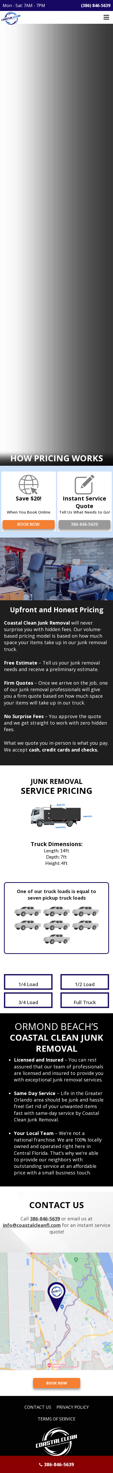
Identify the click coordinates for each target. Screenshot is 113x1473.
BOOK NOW (28, 524)
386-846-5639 (84, 524)
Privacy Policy (72, 1407)
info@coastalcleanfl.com (32, 1225)
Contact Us (37, 1407)
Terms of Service (56, 1419)
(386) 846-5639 (95, 5)
